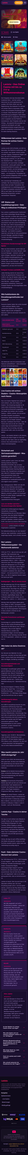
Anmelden (19, 2)
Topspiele (6, 32)
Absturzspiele (7, 37)
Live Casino (5, 1099)
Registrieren (14, 22)
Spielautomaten (6, 1096)
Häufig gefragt (6, 1105)
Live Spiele (16, 32)
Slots (16, 37)
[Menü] (25, 2)
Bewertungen (6, 1102)
